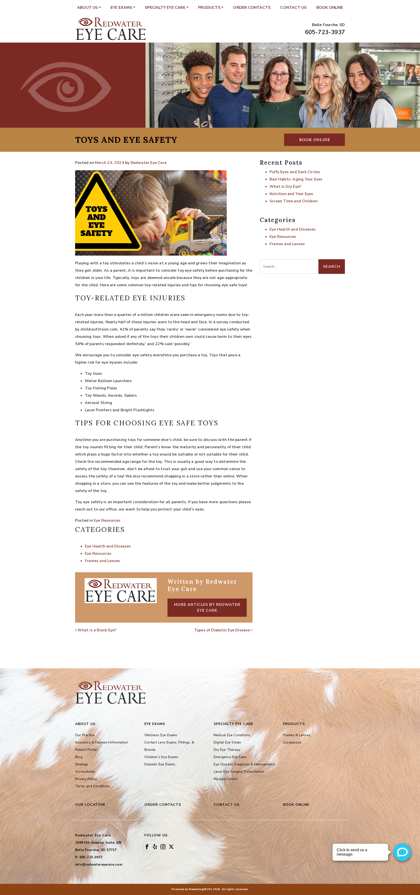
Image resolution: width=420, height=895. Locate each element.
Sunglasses (292, 742)
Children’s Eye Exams (161, 757)
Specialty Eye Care (165, 7)
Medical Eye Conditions (232, 735)
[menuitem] (89, 7)
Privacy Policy (86, 779)
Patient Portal (86, 749)
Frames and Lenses (102, 561)
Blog (78, 757)
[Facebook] (146, 846)
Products (209, 7)
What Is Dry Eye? (285, 186)
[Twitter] (171, 846)
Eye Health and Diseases (108, 546)
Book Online (329, 7)
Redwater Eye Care (148, 162)
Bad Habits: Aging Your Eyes (296, 179)
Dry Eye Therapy (227, 749)
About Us (87, 7)
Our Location (90, 804)
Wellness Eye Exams (160, 735)
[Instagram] (163, 846)
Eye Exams (121, 7)
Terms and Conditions (92, 786)
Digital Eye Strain (227, 742)
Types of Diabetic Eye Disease (222, 630)
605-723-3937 (325, 32)
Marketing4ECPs (200, 889)
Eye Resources (107, 520)
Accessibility (85, 771)
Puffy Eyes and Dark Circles (295, 172)
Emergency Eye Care (230, 757)
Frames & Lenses (296, 735)
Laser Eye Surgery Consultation (239, 771)
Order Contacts (252, 7)
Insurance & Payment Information (101, 742)
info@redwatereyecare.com (98, 864)
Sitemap (81, 764)
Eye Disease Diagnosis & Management (244, 764)
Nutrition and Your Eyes (291, 194)
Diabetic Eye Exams (159, 764)
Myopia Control (226, 779)
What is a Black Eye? (96, 630)
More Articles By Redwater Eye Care (207, 607)
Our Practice (85, 735)
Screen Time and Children (294, 201)
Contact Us (293, 7)
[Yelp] (155, 846)
